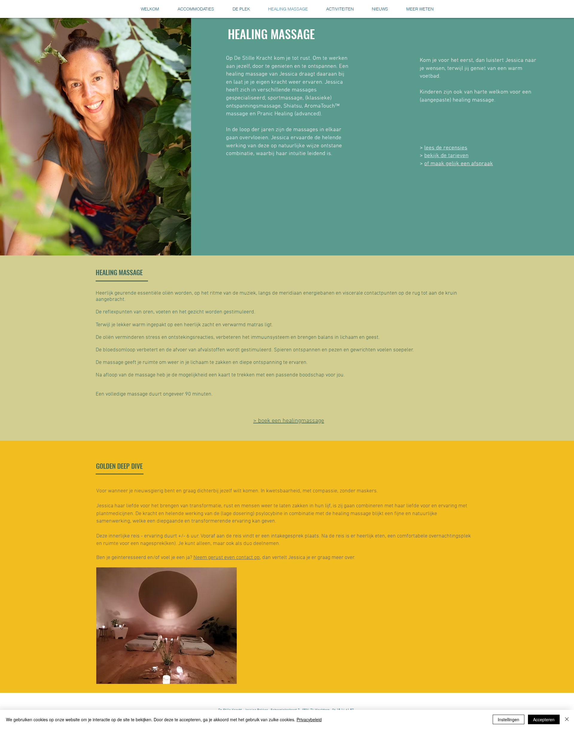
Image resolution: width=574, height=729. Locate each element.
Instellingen (508, 719)
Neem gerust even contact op (226, 558)
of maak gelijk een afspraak (458, 163)
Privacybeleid (309, 719)
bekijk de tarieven (446, 155)
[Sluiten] (566, 719)
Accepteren (544, 719)
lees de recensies (445, 148)
